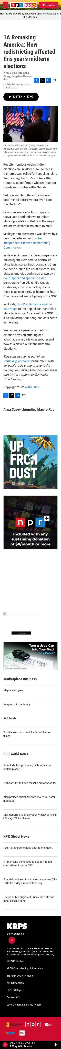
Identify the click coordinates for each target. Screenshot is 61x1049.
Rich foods (9, 718)
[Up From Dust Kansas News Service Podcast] (30, 462)
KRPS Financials (15, 983)
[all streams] (56, 1045)
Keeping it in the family (16, 704)
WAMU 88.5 (32, 387)
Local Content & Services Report (24, 1005)
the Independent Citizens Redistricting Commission (26, 243)
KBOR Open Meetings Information (25, 968)
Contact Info (13, 997)
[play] (5, 1044)
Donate (50, 5)
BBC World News (15, 754)
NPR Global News (16, 836)
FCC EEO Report (15, 990)
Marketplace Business (20, 679)
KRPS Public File (15, 961)
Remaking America (16, 361)
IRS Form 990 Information (20, 976)
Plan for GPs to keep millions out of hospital (29, 783)
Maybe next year (13, 690)
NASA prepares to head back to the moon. (28, 847)
